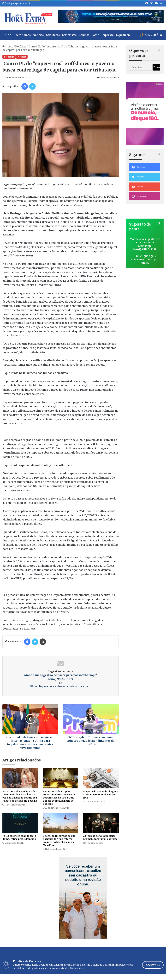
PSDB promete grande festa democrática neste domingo (19, 837)
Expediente (123, 35)
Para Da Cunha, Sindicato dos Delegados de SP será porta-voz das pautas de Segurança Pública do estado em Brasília (19, 796)
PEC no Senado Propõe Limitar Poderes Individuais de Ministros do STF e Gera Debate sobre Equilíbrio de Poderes (59, 797)
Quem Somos (22, 35)
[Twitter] (32, 86)
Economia (9, 57)
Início (7, 35)
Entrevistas (69, 35)
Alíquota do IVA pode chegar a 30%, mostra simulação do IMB (100, 794)
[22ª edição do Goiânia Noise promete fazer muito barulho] (101, 823)
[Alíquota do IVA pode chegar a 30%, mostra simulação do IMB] (101, 778)
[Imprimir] (43, 641)
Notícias (38, 35)
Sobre (95, 35)
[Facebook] (24, 86)
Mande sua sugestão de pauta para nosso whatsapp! (145, 244)
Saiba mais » (77, 968)
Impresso (107, 35)
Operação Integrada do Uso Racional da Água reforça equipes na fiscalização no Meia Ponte (59, 840)
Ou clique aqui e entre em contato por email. (62, 686)
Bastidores (53, 35)
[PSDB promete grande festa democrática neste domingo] (20, 823)
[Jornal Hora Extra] (27, 18)
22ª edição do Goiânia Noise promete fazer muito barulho (100, 837)
